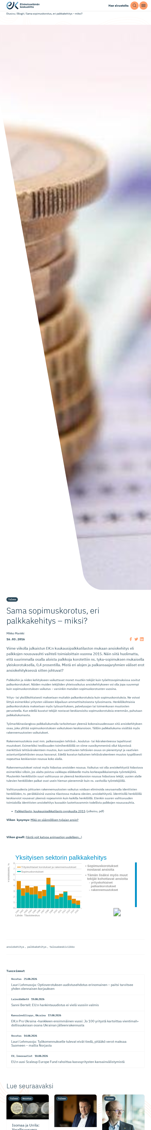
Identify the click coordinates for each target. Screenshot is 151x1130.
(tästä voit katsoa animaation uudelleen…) (54, 837)
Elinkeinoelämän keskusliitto (23, 5)
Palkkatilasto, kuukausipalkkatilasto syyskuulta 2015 (50, 811)
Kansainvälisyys (22, 1015)
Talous (12, 599)
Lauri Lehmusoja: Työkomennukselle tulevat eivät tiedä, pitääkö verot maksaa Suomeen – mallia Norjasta (69, 1043)
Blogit (20, 13)
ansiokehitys (15, 946)
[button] (134, 5)
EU (12, 1056)
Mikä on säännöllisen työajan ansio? (54, 820)
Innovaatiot (24, 1056)
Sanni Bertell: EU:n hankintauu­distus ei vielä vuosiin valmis (55, 1005)
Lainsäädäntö (20, 999)
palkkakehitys (36, 946)
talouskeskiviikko (62, 946)
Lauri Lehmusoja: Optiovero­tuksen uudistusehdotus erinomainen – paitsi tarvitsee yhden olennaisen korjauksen (72, 987)
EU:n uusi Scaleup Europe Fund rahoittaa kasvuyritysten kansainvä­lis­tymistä (68, 1062)
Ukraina (40, 1015)
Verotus (16, 979)
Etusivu (10, 13)
